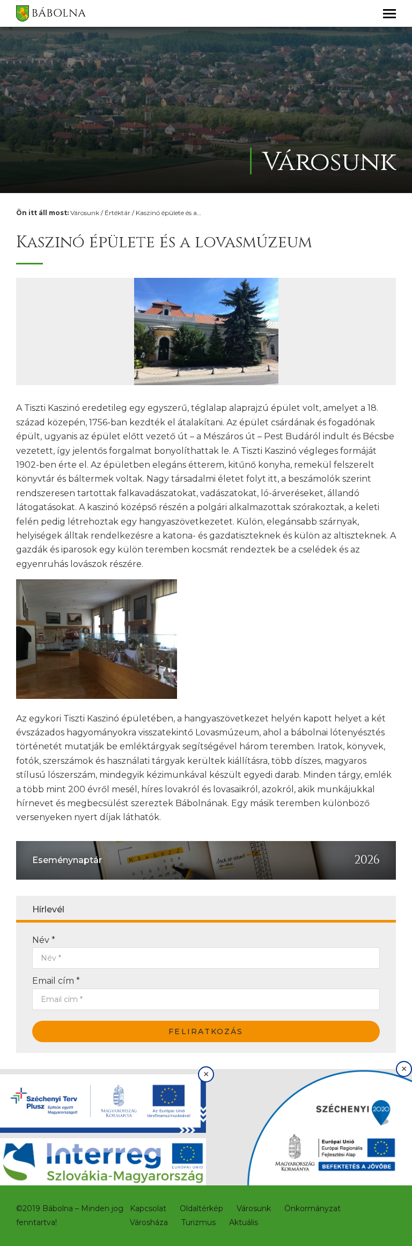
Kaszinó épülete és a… (168, 213)
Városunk (84, 213)
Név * (43, 940)
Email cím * (56, 981)
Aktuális (243, 1222)
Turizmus (198, 1222)
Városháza (149, 1222)
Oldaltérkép (201, 1208)
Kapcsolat (148, 1208)
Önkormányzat (312, 1208)
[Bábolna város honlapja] (51, 13)
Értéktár (117, 213)
